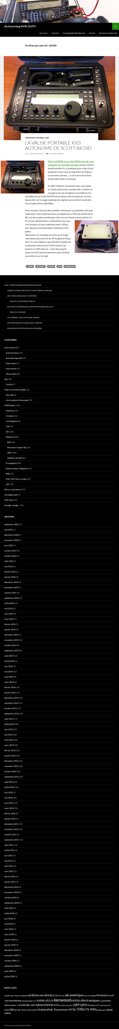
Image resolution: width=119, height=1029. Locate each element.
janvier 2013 (10, 755)
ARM (41, 995)
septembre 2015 (11, 598)
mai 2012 (8, 797)
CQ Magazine (12, 421)
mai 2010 (8, 924)
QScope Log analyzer (108, 33)
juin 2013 (8, 729)
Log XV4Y (55, 33)
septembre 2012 (11, 776)
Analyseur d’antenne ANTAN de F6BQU (24, 328)
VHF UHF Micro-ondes (16, 479)
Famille (9, 384)
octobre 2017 (10, 550)
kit (72, 1000)
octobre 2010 (10, 897)
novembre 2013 (11, 703)
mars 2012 (9, 808)
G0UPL (111, 995)
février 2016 (10, 571)
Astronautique (12, 353)
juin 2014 (8, 666)
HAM (6, 1001)
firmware (102, 995)
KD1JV (49, 1000)
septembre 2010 (11, 903)
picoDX (92, 33)
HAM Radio (30, 138)
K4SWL (51, 266)
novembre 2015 (11, 587)
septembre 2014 (11, 650)
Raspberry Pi (93, 1005)
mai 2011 (8, 860)
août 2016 (8, 561)
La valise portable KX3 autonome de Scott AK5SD (58, 145)
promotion (69, 1005)
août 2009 (8, 971)
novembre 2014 (11, 640)
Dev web (10, 395)
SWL (8, 473)
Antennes (10, 410)
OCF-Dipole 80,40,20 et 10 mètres (22, 296)
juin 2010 (8, 918)
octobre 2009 (10, 960)
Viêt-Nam (8, 500)
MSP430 (48, 1005)
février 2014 (10, 687)
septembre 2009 (11, 966)
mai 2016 (8, 566)
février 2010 (10, 939)
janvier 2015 (10, 629)
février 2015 (10, 624)
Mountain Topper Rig (16, 447)
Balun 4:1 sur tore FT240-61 (22, 301)
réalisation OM (105, 1005)
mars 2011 (9, 871)
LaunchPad (105, 1000)
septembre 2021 (11, 524)
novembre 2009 (11, 955)
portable (62, 1005)
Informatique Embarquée (17, 400)
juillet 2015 (9, 603)
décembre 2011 (11, 824)
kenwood (62, 999)
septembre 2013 (11, 713)
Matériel (40, 138)
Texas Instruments (29, 1010)
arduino (33, 995)
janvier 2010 (10, 945)
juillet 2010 (9, 913)
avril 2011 (8, 866)
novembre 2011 (11, 829)
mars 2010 (9, 934)
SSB (11, 1009)
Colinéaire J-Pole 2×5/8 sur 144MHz (23, 317)
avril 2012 (8, 803)
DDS (57, 995)
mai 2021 (8, 529)
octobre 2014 (10, 645)
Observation (11, 374)
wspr (110, 1009)
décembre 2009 (11, 950)
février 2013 (10, 750)
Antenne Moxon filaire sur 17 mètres (24, 323)
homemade (27, 1001)
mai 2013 (8, 734)
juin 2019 (8, 545)
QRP (47, 138)
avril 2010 (8, 929)
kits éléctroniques (87, 1000)
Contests (10, 416)
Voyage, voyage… (11, 505)
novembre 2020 (11, 540)
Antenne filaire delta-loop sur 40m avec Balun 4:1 (30, 307)
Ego (6, 379)
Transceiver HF (63, 1009)
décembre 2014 (11, 634)
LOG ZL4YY (43, 33)
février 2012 (10, 813)
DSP (60, 996)
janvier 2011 (10, 882)
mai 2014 (8, 671)
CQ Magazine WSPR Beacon (74, 33)
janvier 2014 (10, 692)
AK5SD (30, 266)
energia (93, 995)
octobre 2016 (10, 556)
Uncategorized (10, 494)
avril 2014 (8, 677)
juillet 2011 (9, 850)
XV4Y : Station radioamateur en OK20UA (22, 285)
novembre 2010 (11, 892)
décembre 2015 (11, 582)
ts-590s (79, 1009)
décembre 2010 (11, 887)
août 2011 (8, 845)
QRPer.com (70, 266)
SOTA (6, 1010)
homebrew (15, 1000)
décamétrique (74, 995)
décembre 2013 (11, 698)
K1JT (34, 1001)
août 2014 (8, 656)
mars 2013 (9, 745)
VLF (7, 484)
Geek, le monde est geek (15, 389)
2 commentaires (56, 154)
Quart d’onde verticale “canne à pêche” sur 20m (29, 290)
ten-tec (17, 1009)
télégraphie (102, 1010)
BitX (9, 442)
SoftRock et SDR (14, 458)
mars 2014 (9, 682)
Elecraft (41, 266)
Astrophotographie (14, 358)
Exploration (11, 363)
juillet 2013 (9, 724)
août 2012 (8, 782)
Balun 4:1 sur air (18, 312)
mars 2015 (9, 619)
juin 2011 (8, 855)
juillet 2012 (9, 787)
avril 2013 (8, 740)
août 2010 (8, 908)
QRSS (83, 1005)
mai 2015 (8, 608)
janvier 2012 (10, 818)
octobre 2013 (10, 708)
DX (7, 431)
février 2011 (10, 876)
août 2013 (8, 719)
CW (7, 426)
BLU (52, 995)
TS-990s (91, 1009)
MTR (56, 1005)
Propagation (11, 463)
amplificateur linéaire (12, 996)
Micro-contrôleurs (12, 489)
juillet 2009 (9, 976)
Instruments (11, 368)
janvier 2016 (10, 577)
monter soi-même (32, 1005)
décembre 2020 (11, 535)
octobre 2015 (10, 592)
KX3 (59, 266)
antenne (24, 995)
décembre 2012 (11, 761)
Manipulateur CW (12, 1005)
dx (63, 996)
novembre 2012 (11, 766)
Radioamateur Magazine (17, 468)
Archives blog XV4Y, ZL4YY (20, 26)
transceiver (45, 1009)
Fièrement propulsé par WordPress (17, 1025)
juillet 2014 (9, 661)
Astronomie (9, 347)
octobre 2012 (10, 771)
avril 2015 (8, 613)
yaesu (7, 1013)
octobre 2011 (10, 834)
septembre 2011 (11, 839)
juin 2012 (8, 792)
